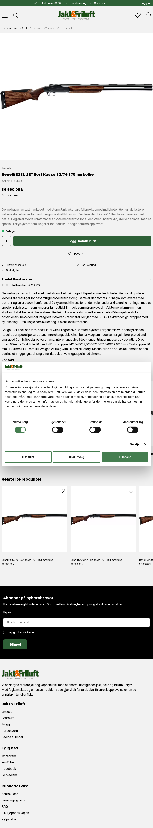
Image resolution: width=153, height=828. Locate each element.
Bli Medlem (9, 775)
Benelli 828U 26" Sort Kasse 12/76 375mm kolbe (27, 559)
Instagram (9, 756)
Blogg (6, 724)
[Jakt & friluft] (76, 15)
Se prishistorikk (10, 195)
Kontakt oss (10, 794)
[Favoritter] (138, 15)
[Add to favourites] (62, 490)
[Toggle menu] (5, 15)
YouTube (8, 762)
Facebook (9, 769)
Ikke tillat (28, 457)
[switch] (57, 430)
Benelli (25, 28)
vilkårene (28, 632)
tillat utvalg (76, 457)
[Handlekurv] (148, 15)
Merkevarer (14, 28)
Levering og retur (14, 800)
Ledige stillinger (12, 737)
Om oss (7, 711)
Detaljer (135, 444)
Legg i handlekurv (82, 241)
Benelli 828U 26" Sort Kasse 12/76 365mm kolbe (96, 559)
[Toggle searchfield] (15, 15)
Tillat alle (125, 457)
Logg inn (146, 3)
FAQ (5, 806)
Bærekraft (9, 718)
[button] (76, 96)
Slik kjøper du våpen (15, 813)
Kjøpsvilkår (9, 819)
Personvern (10, 731)
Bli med (15, 644)
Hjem (4, 28)
